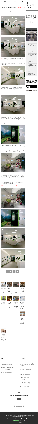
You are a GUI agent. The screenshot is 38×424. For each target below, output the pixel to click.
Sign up (19, 398)
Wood (2, 277)
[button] (7, 418)
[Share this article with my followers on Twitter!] (10, 271)
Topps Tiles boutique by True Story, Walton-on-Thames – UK (9, 290)
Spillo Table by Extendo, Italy (3, 289)
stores (16, 276)
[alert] (19, 418)
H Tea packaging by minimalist (16, 289)
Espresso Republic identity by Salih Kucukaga (3, 336)
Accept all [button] (16, 420)
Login (2, 1)
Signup (5, 1)
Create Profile (32, 25)
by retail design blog (3, 292)
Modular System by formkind (3, 303)
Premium (19, 1)
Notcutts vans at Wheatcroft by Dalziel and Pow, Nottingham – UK (16, 305)
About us (8, 1)
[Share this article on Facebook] (7, 271)
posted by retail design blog (6, 11)
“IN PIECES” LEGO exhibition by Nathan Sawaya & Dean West (22, 304)
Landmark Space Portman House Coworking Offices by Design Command (22, 320)
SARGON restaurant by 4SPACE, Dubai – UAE (9, 303)
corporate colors (5, 276)
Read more (24, 416)
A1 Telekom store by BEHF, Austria (8, 8)
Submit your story (14, 1)
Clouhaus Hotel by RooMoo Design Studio (22, 290)
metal (13, 276)
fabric (9, 276)
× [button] (37, 412)
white (23, 276)
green (11, 276)
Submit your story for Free (32, 22)
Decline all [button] (22, 420)
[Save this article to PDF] (17, 271)
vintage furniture (19, 276)
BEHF (1, 58)
